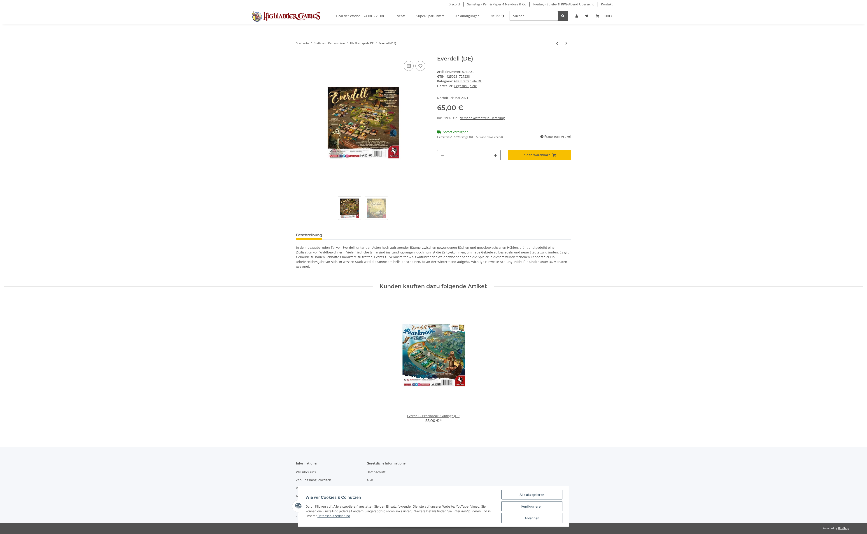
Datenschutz (376, 472)
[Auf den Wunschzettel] (420, 66)
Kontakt (607, 4)
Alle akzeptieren (532, 495)
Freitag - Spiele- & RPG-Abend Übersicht (563, 4)
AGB (370, 480)
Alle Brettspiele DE (468, 81)
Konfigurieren (532, 506)
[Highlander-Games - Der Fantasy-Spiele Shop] (285, 16)
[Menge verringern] (442, 155)
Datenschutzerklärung (333, 516)
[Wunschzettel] (587, 16)
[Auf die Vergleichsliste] (409, 66)
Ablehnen (531, 518)
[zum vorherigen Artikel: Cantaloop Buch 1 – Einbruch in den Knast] (557, 43)
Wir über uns (306, 472)
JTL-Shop (843, 528)
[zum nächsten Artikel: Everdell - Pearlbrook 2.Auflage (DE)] (566, 43)
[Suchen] (563, 16)
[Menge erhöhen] (495, 155)
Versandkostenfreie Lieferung (482, 118)
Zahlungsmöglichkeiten (313, 480)
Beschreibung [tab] (309, 235)
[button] (577, 16)
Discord (454, 4)
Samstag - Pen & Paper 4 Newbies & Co (496, 4)
